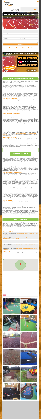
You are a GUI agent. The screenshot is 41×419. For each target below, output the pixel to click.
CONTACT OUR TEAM (20, 154)
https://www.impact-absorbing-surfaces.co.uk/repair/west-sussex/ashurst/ (15, 189)
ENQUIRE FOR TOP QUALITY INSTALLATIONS (20, 78)
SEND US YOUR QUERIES (20, 219)
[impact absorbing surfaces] (8, 3)
